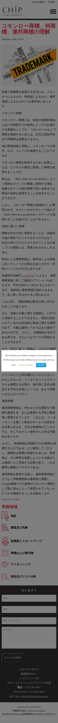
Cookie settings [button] (26, 365)
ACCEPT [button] (41, 365)
